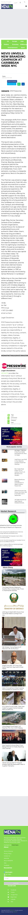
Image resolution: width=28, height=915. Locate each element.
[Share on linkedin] (23, 84)
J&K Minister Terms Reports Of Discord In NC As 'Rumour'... (11, 647)
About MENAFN (8, 860)
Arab (22, 41)
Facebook (13, 890)
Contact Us (7, 856)
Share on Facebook (12, 81)
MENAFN (5, 91)
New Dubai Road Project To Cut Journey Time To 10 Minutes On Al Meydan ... (20, 472)
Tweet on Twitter (11, 84)
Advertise (6, 858)
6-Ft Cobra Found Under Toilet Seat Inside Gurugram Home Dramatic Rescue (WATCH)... (13, 708)
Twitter (12, 892)
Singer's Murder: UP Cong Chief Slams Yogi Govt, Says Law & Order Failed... (12, 667)
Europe (14, 41)
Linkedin (12, 899)
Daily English (8, 872)
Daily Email (13, 897)
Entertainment (10, 47)
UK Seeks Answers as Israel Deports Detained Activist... (20, 501)
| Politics (5, 44)
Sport (22, 47)
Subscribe (16, 883)
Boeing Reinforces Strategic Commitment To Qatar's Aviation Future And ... (20, 483)
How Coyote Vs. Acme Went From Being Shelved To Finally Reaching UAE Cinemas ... (13, 747)
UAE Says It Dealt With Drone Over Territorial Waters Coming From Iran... (13, 613)
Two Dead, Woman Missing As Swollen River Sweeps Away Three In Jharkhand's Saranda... (13, 589)
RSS (11, 901)
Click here (15, 845)
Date (4, 76)
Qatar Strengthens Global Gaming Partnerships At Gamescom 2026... (13, 688)
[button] (20, 2)
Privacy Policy (7, 853)
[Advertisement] (14, 23)
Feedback (6, 865)
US (5, 41)
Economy (15, 44)
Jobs (5, 863)
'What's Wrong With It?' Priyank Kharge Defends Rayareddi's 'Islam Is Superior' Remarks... (13, 764)
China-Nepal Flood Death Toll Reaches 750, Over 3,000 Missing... (12, 727)
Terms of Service (8, 851)
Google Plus (13, 894)
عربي (15, 2)
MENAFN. (12, 910)
